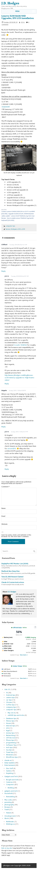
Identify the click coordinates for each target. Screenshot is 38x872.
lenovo (8, 229)
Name (3, 508)
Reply (3, 271)
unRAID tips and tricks (16, 715)
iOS (7, 728)
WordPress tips (12, 757)
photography (9, 805)
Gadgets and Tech (11, 776)
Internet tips (10, 726)
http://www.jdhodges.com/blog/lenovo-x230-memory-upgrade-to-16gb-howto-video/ (20, 377)
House (8, 723)
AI (7, 693)
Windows (9, 755)
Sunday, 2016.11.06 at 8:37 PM (19, 431)
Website (4, 524)
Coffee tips (10, 705)
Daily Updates (9, 763)
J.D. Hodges (12, 592)
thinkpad (13, 229)
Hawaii (8, 813)
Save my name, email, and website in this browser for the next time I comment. (16, 535)
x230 (23, 229)
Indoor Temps (17, 666)
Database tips (11, 718)
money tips (10, 733)
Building (11, 788)
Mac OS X (11, 713)
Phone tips (10, 740)
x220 (19, 229)
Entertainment (9, 765)
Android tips (10, 695)
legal (8, 730)
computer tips (10, 226)
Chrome (9, 702)
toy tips (9, 750)
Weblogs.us (10, 824)
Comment (5, 486)
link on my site (6, 848)
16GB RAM (5, 107)
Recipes (7, 807)
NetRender (10, 822)
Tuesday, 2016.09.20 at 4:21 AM (18, 244)
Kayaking (9, 773)
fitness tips (10, 721)
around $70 (11, 448)
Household (8, 793)
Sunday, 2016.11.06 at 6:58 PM (17, 390)
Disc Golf (9, 768)
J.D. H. (23, 22)
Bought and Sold (12, 780)
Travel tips (10, 752)
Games (8, 771)
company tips (11, 707)
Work (6, 818)
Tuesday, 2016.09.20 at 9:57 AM (20, 276)
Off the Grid (10, 738)
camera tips (10, 697)
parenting (7, 802)
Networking (10, 735)
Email (3, 516)
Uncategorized (9, 816)
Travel (6, 809)
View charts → (24, 655)
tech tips (9, 747)
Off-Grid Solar (17, 628)
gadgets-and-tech (11, 791)
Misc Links (8, 800)
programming (11, 743)
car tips (9, 700)
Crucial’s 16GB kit (20, 345)
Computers (10, 784)
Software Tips (11, 745)
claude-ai (7, 760)
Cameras (9, 782)
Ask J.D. (7, 689)
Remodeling (10, 797)
